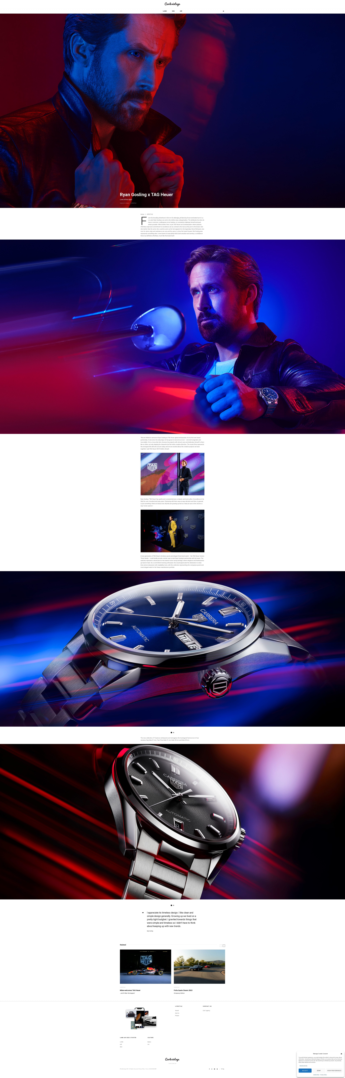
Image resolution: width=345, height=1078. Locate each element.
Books (149, 1042)
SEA (173, 11)
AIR (181, 11)
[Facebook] (209, 1069)
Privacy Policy (323, 1074)
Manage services (303, 1065)
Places (177, 1015)
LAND (165, 11)
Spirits (177, 1013)
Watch (177, 1010)
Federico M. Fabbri (124, 203)
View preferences (334, 1070)
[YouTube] (214, 1069)
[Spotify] (217, 1069)
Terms (146, 1069)
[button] (341, 1054)
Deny (319, 1070)
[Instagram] (212, 1069)
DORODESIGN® (152, 1069)
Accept (305, 1070)
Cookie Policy (316, 1074)
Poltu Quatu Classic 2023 (183, 990)
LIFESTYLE (133, 203)
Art (148, 1044)
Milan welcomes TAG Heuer (130, 990)
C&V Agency (206, 1010)
